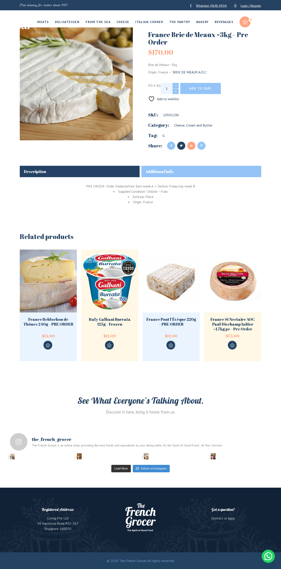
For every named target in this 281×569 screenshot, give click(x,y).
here (231, 518)
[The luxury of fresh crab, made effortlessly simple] (12, 456)
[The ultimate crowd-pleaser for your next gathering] (79, 456)
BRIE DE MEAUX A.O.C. (190, 72)
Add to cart (200, 88)
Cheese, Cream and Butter (193, 125)
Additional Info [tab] (159, 171)
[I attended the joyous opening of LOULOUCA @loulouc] (146, 456)
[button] (268, 556)
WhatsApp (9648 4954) (211, 6)
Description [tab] (35, 171)
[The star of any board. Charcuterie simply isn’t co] (213, 456)
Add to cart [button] (47, 345)
